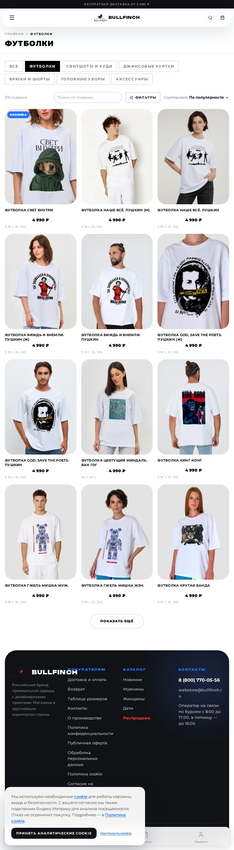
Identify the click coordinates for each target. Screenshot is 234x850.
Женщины (133, 698)
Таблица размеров (87, 698)
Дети (128, 708)
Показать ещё (116, 621)
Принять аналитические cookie (54, 833)
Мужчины (133, 689)
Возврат (76, 689)
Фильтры (145, 97)
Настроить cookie (116, 833)
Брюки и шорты (29, 79)
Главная (14, 34)
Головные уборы (83, 79)
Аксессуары (132, 79)
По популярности (206, 97)
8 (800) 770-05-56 (199, 680)
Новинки (132, 679)
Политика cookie (85, 773)
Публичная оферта (87, 742)
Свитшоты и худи (89, 66)
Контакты (77, 708)
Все (14, 66)
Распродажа (136, 717)
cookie (80, 796)
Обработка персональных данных (83, 758)
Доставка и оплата (87, 679)
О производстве (84, 717)
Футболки (43, 66)
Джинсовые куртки (148, 66)
